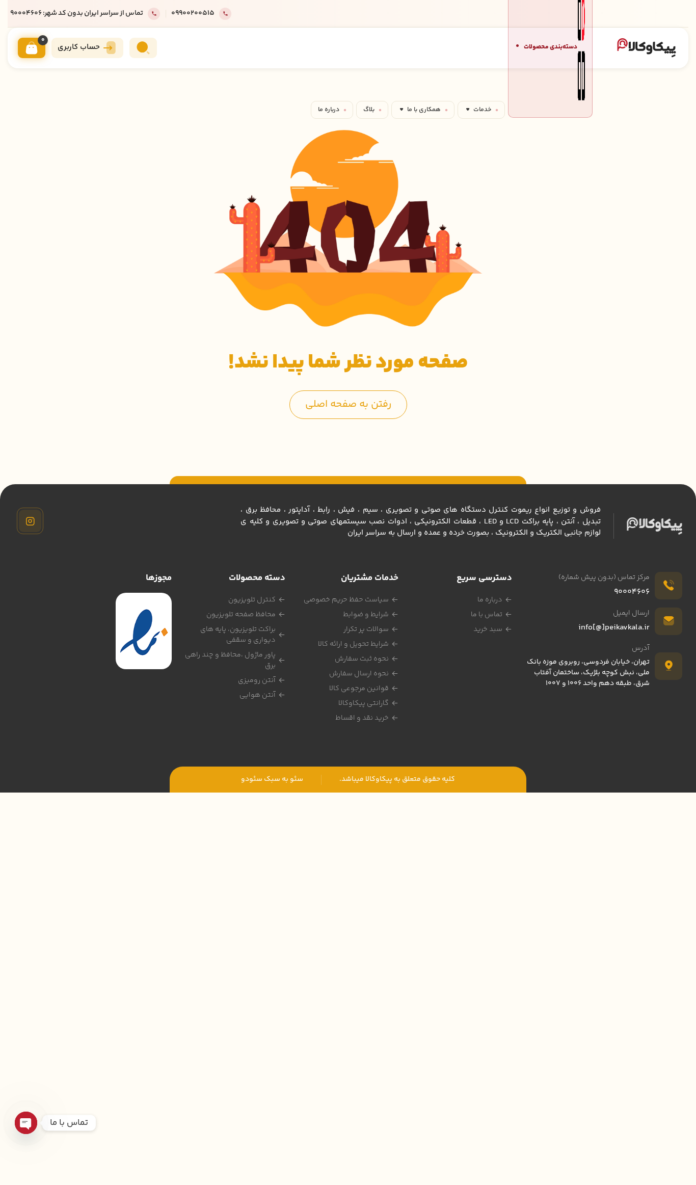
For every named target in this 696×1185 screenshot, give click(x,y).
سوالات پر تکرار (366, 629)
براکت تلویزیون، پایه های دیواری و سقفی (238, 635)
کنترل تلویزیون (252, 599)
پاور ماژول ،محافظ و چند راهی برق (230, 660)
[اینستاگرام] (30, 521)
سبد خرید (487, 629)
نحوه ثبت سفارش (362, 659)
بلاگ (368, 109)
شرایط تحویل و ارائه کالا (353, 644)
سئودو (251, 779)
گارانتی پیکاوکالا (363, 703)
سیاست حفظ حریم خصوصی (346, 599)
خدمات (482, 109)
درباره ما (328, 109)
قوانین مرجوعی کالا (359, 688)
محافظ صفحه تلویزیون (241, 614)
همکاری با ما (424, 109)
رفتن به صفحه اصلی (348, 404)
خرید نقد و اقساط (362, 718)
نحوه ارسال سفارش (359, 673)
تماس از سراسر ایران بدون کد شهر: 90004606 (76, 13)
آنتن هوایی (257, 695)
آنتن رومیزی (257, 680)
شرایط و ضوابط (366, 614)
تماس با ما (486, 614)
